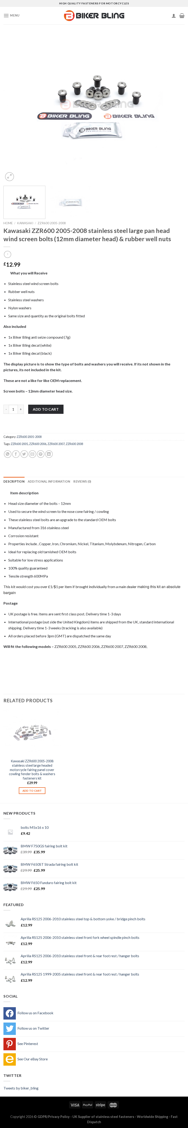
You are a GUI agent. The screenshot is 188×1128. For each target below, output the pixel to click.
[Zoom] (9, 176)
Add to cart (46, 409)
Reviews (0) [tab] (82, 481)
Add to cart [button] (32, 790)
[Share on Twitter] (24, 454)
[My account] (173, 16)
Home (8, 223)
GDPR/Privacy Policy (54, 1117)
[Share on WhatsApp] (7, 454)
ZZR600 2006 (37, 444)
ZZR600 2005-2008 (52, 223)
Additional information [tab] (49, 481)
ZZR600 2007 (56, 444)
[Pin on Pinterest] (40, 454)
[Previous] (13, 108)
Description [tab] (14, 481)
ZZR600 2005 (19, 444)
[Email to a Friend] (32, 454)
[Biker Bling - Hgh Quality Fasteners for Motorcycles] (94, 15)
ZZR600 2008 (74, 444)
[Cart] (182, 16)
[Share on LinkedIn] (49, 454)
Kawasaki (25, 223)
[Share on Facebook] (16, 454)
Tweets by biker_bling (21, 1088)
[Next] (175, 108)
